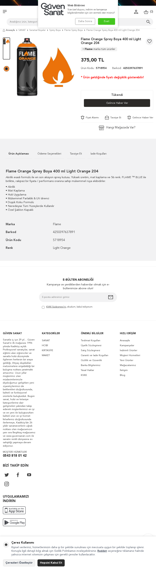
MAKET (46, 355)
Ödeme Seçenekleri (49, 153)
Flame (100, 49)
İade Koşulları (99, 153)
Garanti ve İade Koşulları (94, 355)
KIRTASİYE (47, 350)
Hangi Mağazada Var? (120, 127)
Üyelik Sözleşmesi (91, 345)
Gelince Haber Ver (117, 103)
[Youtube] (29, 475)
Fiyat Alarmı (91, 117)
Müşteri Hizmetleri (130, 355)
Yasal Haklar (87, 370)
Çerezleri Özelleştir (19, 562)
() (150, 11)
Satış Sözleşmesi (90, 350)
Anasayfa (10, 30)
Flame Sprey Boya (73, 30)
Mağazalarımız (128, 365)
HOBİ (45, 345)
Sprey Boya (55, 30)
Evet (106, 21)
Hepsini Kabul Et (51, 562)
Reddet (102, 551)
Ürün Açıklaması (19, 153)
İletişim (124, 370)
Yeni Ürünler (126, 360)
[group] (45, 67)
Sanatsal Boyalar (37, 30)
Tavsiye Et (115, 117)
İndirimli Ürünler (128, 350)
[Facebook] (18, 475)
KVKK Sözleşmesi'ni (56, 307)
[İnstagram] (6, 484)
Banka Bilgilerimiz (90, 365)
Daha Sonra (85, 21)
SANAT (22, 30)
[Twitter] (6, 475)
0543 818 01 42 (15, 455)
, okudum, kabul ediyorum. (69, 307)
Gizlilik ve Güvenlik (91, 360)
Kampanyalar (127, 345)
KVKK (84, 375)
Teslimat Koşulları (90, 340)
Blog (122, 375)
